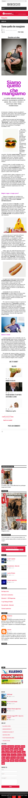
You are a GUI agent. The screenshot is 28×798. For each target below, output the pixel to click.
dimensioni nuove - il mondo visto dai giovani (16, 794)
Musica (3, 758)
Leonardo (9, 629)
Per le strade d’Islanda (12, 701)
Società (22, 758)
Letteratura (13, 755)
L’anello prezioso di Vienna (7, 417)
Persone (7, 758)
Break (3, 21)
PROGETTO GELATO (10, 381)
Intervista (4, 755)
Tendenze (12, 760)
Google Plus (11, 4)
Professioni (13, 758)
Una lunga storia (5, 591)
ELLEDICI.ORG (7, 726)
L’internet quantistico (12, 580)
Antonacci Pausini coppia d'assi (14, 709)
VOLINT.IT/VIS (6, 740)
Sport (8, 760)
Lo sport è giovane (11, 559)
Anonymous (9, 616)
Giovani (23, 752)
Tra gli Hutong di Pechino (7, 602)
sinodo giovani (22, 760)
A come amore (10, 746)
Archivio (23, 746)
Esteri (3, 752)
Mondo (24, 755)
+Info (14, 797)
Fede (12, 752)
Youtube (16, 4)
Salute (18, 758)
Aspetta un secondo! (7, 420)
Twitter (14, 4)
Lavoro (8, 755)
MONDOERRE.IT (7, 729)
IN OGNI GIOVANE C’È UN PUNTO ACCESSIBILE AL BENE (13, 396)
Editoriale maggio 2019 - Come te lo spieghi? (15, 716)
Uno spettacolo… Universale (13, 566)
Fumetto (19, 752)
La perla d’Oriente (11, 573)
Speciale (3, 760)
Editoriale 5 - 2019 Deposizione (8, 598)
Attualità (10, 30)
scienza (16, 760)
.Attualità (7, 30)
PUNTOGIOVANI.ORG (8, 737)
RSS (19, 4)
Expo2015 (15, 30)
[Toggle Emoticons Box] (2, 431)
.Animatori (4, 746)
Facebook (8, 4)
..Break (3, 30)
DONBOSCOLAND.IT (8, 732)
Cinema (11, 749)
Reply (3, 29)
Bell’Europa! (9, 694)
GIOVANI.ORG (6, 735)
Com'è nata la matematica (7, 595)
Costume (16, 749)
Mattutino (19, 755)
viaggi (3, 763)
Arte (3, 749)
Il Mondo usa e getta (11, 411)
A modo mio (17, 746)
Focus (15, 752)
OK (19, 797)
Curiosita (21, 749)
